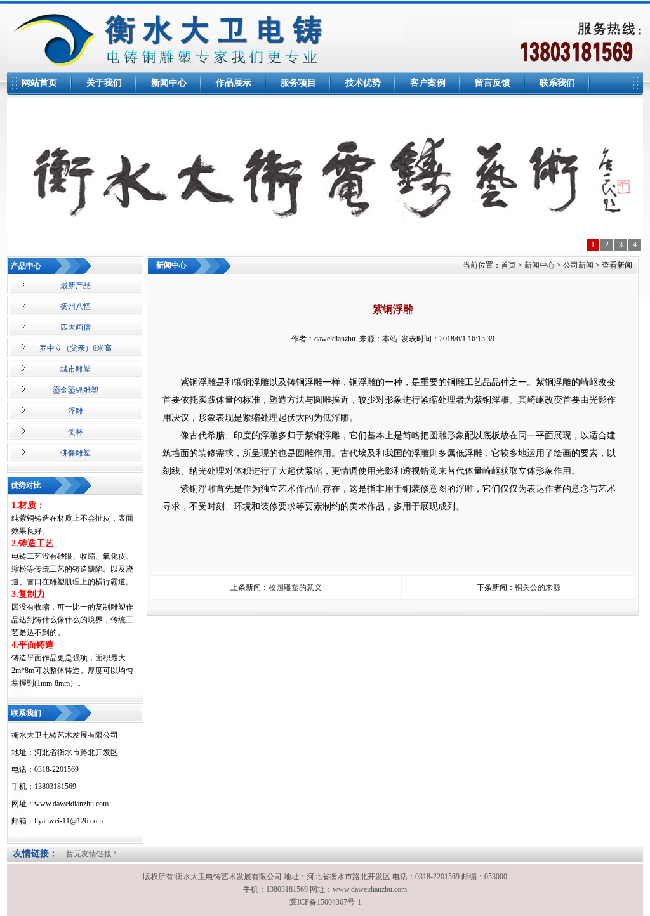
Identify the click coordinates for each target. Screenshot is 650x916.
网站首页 (39, 83)
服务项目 (298, 83)
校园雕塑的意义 (295, 587)
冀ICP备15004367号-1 (325, 902)
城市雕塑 (75, 369)
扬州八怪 (75, 306)
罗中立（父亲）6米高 (75, 348)
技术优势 (363, 83)
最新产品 (75, 285)
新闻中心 (169, 83)
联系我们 (557, 83)
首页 (508, 265)
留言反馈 (492, 83)
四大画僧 (75, 327)
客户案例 (428, 83)
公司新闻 (578, 265)
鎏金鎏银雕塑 (75, 390)
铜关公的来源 (537, 587)
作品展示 (233, 83)
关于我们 (104, 83)
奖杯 (75, 432)
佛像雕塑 (75, 452)
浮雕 (75, 411)
